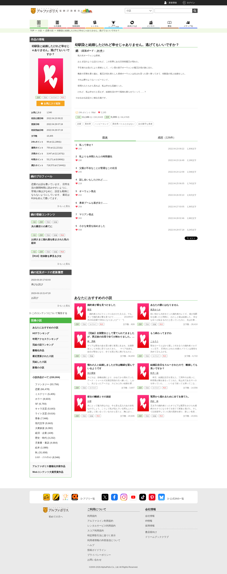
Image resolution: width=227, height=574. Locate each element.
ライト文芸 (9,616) (45, 413)
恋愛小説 (49, 30)
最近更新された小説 (43, 356)
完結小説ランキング (43, 344)
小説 (40, 30)
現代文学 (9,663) (44, 423)
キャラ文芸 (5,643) (45, 408)
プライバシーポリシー (99, 555)
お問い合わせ (94, 559)
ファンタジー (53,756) (47, 384)
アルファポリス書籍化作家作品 (48, 466)
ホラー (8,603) (43, 399)
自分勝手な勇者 (145, 124)
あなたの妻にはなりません (164, 305)
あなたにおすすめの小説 (45, 327)
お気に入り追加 (52, 103)
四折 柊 (154, 401)
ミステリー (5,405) (45, 394)
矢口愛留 (91, 373)
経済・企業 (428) (44, 433)
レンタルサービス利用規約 (101, 525)
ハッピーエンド (102, 124)
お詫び (34, 297)
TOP (32, 30)
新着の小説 (38, 367)
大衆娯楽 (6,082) (44, 428)
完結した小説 (39, 361)
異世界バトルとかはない (123, 124)
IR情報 (148, 520)
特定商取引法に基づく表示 (101, 535)
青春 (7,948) (41, 418)
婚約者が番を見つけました (101, 305)
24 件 (99, 50)
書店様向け (151, 532)
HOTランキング (40, 333)
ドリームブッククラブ (157, 537)
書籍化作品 (38, 350)
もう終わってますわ (161, 333)
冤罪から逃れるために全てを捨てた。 (170, 396)
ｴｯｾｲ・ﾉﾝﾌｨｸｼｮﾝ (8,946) (47, 457)
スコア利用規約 (95, 530)
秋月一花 (154, 373)
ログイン (191, 3)
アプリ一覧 (89, 498)
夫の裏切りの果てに (41, 226)
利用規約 (92, 516)
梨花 (89, 309)
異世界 (88, 124)
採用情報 (150, 525)
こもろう (154, 341)
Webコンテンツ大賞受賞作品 (47, 472)
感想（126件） (167, 137)
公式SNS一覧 (177, 498)
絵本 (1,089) (41, 447)
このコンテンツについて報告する (49, 313)
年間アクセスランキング (45, 339)
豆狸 (89, 401)
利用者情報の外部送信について (103, 540)
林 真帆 (91, 341)
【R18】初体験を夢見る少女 (46, 256)
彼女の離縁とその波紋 (99, 396)
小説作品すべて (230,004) (46, 377)
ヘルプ (90, 545)
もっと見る (65, 206)
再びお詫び (37, 284)
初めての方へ (56, 516)
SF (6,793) (41, 403)
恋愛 (107, 117)
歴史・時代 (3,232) (45, 438)
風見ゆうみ (155, 309)
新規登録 (173, 3)
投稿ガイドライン (96, 550)
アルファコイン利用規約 (100, 520)
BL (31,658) (41, 452)
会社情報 (150, 516)
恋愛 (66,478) (42, 389)
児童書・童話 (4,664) (46, 442)
